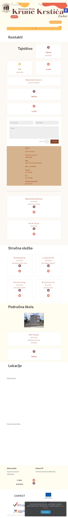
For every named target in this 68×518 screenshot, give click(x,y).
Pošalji (54, 141)
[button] (66, 10)
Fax (19, 69)
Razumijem (46, 512)
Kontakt (19, 484)
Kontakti (14, 16)
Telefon (48, 52)
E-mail (19, 480)
